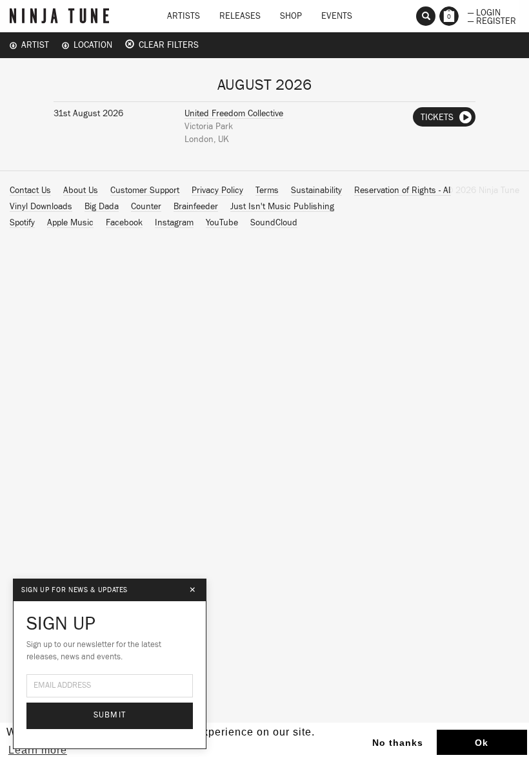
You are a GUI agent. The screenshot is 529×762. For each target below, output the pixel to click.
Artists (183, 16)
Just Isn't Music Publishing (282, 206)
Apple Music (70, 222)
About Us (80, 190)
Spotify (22, 222)
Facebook (124, 222)
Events (336, 16)
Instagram (174, 222)
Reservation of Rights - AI (402, 190)
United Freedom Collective (234, 113)
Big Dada (102, 206)
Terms (267, 190)
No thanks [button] (397, 742)
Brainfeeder (196, 206)
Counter (146, 206)
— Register (492, 20)
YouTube (222, 222)
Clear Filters (166, 45)
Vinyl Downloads (41, 206)
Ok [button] (481, 742)
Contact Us (30, 190)
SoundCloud (273, 222)
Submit (110, 715)
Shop (291, 16)
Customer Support (144, 190)
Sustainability (316, 190)
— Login (484, 11)
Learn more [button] (37, 750)
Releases (240, 16)
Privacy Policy (217, 190)
